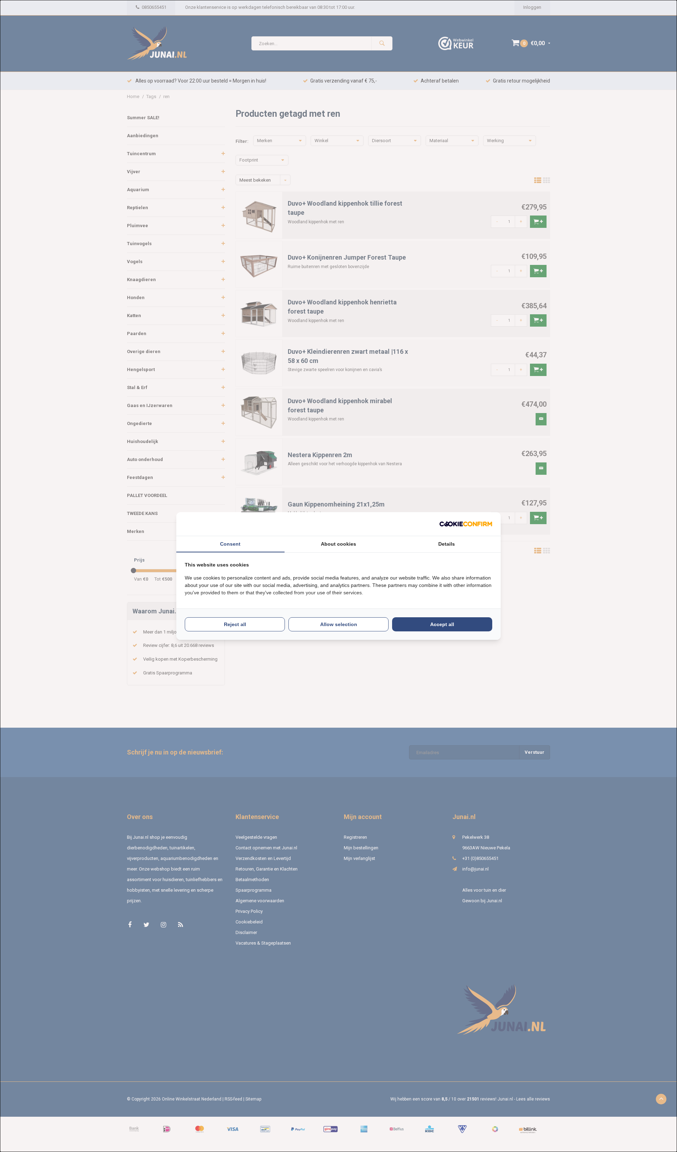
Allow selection (338, 624)
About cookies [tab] (338, 544)
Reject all (235, 624)
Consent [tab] (230, 544)
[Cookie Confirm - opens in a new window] (465, 524)
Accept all (442, 624)
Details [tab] (446, 544)
